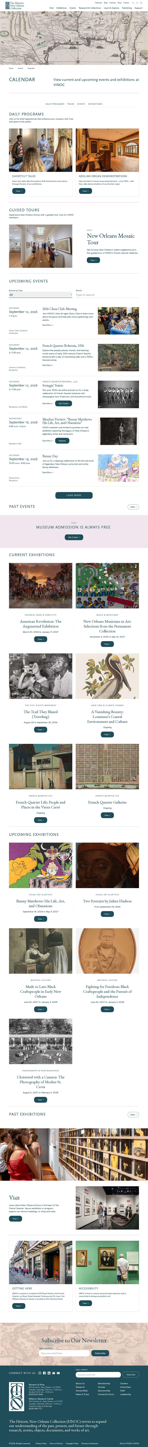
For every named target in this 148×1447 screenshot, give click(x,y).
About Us (80, 1383)
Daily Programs (55, 104)
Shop (119, 3)
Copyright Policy (72, 1443)
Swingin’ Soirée (52, 385)
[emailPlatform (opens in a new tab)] (53, 1373)
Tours (70, 104)
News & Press (82, 1394)
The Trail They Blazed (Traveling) (41, 714)
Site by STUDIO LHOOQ (129, 1443)
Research (80, 1387)
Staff (122, 1390)
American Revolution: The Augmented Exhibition (40, 624)
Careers (124, 1383)
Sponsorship (104, 1390)
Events (73, 8)
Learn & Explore (111, 8)
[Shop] (141, 3)
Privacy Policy (41, 1443)
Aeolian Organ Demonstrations (103, 176)
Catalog (112, 3)
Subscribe (100, 1353)
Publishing (127, 8)
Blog (106, 3)
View (132, 507)
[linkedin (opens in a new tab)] (49, 1373)
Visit (51, 8)
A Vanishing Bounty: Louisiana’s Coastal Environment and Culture (107, 716)
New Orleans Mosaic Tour (111, 238)
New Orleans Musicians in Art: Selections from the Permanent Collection (107, 626)
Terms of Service (56, 1443)
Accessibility (88, 1288)
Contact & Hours (106, 1394)
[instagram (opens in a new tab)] (39, 1373)
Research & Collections (90, 8)
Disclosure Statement (89, 1443)
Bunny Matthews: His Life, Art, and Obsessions (40, 903)
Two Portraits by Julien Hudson (107, 900)
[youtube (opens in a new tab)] (58, 1373)
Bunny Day (50, 456)
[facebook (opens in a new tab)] (44, 1373)
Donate (101, 1387)
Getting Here (22, 1288)
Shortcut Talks (24, 176)
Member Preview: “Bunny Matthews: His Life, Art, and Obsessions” (67, 421)
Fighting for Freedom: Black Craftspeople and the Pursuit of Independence (107, 991)
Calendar (98, 3)
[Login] (137, 3)
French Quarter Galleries (107, 802)
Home (11, 68)
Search (79, 290)
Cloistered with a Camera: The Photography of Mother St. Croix (41, 1081)
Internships (125, 1387)
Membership (104, 1383)
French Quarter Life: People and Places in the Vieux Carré (40, 804)
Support (138, 8)
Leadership (125, 1394)
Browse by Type (16, 290)
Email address (46, 1348)
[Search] (133, 3)
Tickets (126, 3)
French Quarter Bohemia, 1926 (63, 345)
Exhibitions (61, 8)
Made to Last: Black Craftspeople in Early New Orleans (40, 991)
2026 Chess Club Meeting (59, 309)
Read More (47, 325)
